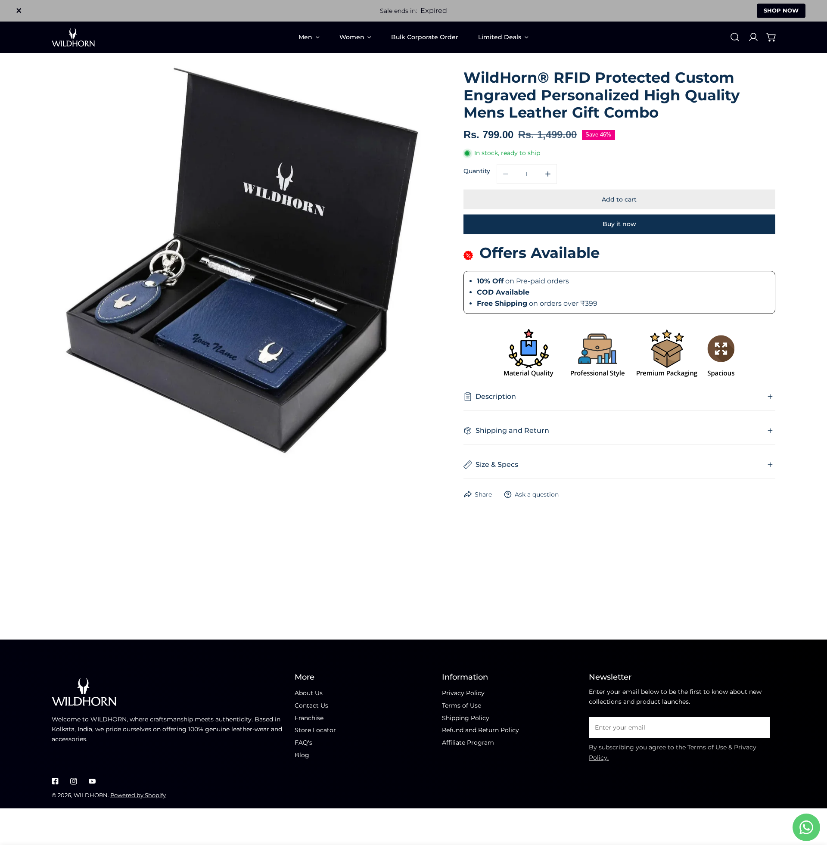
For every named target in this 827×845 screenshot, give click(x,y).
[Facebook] (55, 781)
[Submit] (759, 727)
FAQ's (303, 742)
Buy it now (619, 224)
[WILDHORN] (73, 37)
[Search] (735, 37)
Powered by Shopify (138, 795)
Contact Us (311, 705)
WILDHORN (91, 795)
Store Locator (315, 730)
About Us (309, 693)
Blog (302, 755)
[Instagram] (73, 781)
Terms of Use (461, 705)
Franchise (309, 718)
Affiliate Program (468, 742)
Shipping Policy (465, 718)
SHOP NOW (781, 10)
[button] (771, 37)
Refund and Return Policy (480, 730)
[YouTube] (92, 781)
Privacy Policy (463, 693)
